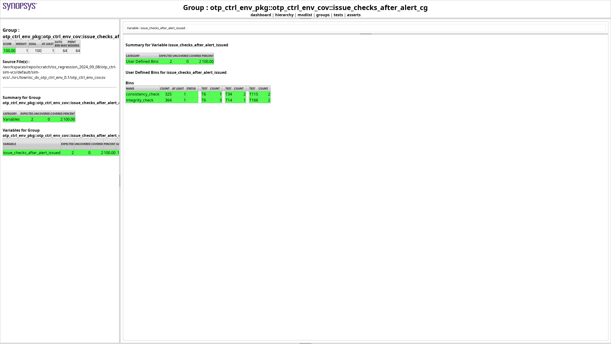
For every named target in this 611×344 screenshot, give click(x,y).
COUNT (164, 88)
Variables (11, 119)
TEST (204, 88)
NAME (130, 88)
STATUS (191, 88)
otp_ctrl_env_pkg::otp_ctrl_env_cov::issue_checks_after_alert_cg (74, 36)
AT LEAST (178, 88)
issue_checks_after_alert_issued (31, 152)
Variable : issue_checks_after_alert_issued (156, 28)
